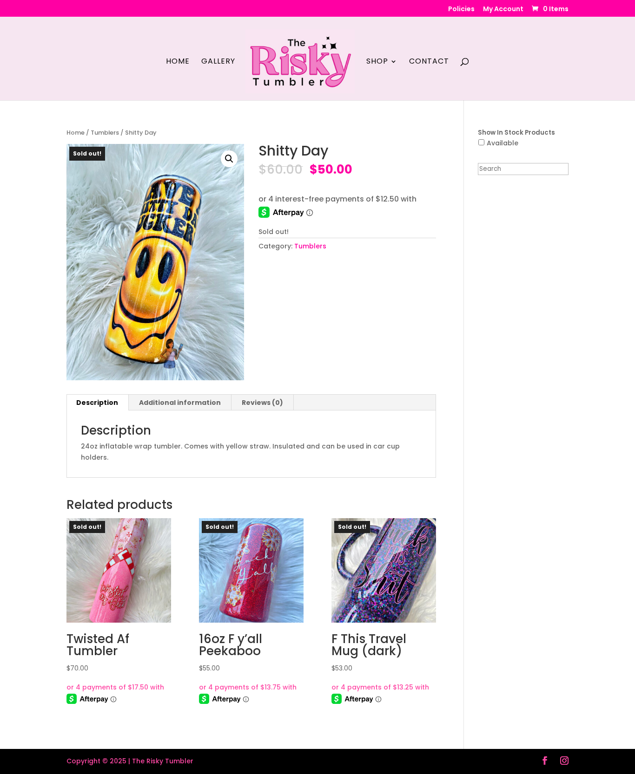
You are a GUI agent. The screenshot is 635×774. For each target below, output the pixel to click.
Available (502, 143)
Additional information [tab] (180, 402)
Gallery (218, 62)
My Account (503, 9)
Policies (461, 9)
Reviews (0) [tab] (262, 402)
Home (178, 62)
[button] (229, 158)
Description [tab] (97, 402)
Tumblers (105, 132)
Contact (429, 62)
